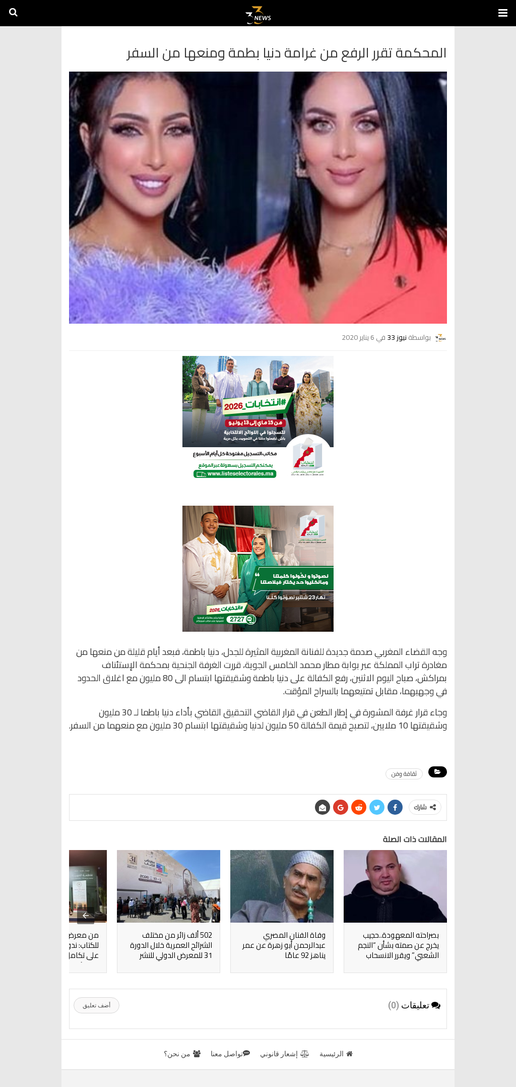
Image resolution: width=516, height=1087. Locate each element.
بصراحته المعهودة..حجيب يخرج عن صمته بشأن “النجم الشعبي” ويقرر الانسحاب (398, 945)
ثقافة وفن (404, 773)
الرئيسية (331, 1054)
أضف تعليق (96, 1005)
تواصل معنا (227, 1054)
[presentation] (85, 915)
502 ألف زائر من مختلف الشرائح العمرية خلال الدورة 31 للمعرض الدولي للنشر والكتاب (171, 950)
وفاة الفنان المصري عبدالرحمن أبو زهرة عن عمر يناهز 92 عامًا (284, 945)
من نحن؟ (177, 1054)
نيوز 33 (397, 337)
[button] (503, 13)
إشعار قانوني (279, 1054)
